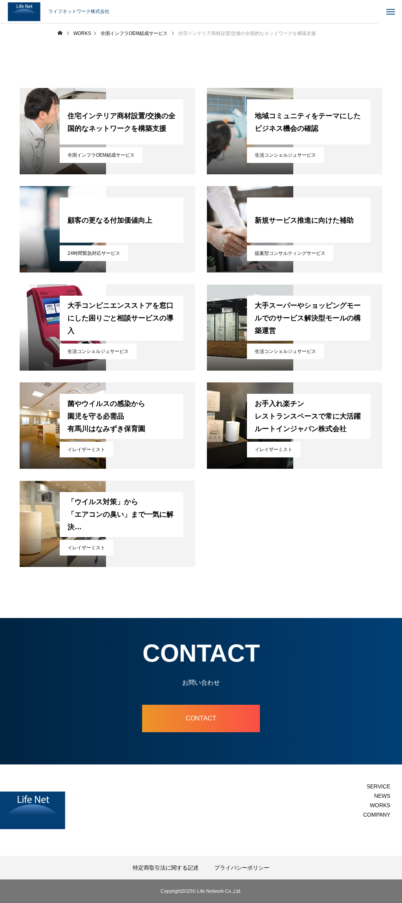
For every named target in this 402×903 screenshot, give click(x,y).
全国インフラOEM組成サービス (101, 155)
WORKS (380, 805)
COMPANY (376, 814)
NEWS (382, 796)
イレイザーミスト (86, 449)
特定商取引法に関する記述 (166, 868)
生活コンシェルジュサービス (285, 155)
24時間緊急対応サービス (94, 253)
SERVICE (378, 786)
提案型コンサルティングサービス (290, 253)
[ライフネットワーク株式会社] (24, 11)
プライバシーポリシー (241, 868)
